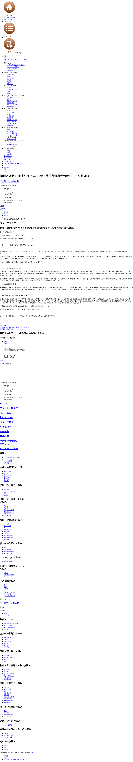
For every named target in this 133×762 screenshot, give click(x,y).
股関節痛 (10, 118)
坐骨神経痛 (10, 116)
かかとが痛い (11, 74)
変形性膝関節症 (12, 133)
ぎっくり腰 (10, 112)
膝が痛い (10, 82)
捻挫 (8, 150)
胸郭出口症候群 (12, 104)
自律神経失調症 (12, 144)
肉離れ (9, 154)
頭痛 (8, 91)
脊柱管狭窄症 (11, 122)
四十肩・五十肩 (12, 101)
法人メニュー (8, 156)
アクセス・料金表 (9, 408)
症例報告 (6, 167)
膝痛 (8, 129)
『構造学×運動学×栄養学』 (16, 65)
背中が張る (10, 78)
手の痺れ (10, 97)
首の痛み (10, 87)
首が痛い (10, 84)
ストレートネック (13, 89)
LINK (33, 752)
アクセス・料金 (9, 615)
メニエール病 (11, 146)
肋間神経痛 (10, 106)
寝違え (9, 93)
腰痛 (8, 114)
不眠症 (9, 142)
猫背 (8, 152)
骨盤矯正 (10, 70)
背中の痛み (10, 103)
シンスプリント (12, 135)
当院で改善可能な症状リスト (13, 163)
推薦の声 (6, 169)
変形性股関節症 (12, 123)
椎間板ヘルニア (12, 120)
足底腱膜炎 (10, 131)
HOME (6, 212)
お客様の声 (7, 161)
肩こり (9, 99)
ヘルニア (10, 110)
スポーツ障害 (11, 139)
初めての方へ (8, 158)
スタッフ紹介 (8, 159)
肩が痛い (10, 76)
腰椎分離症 (10, 125)
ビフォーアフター (9, 165)
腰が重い (10, 80)
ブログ (6, 171)
